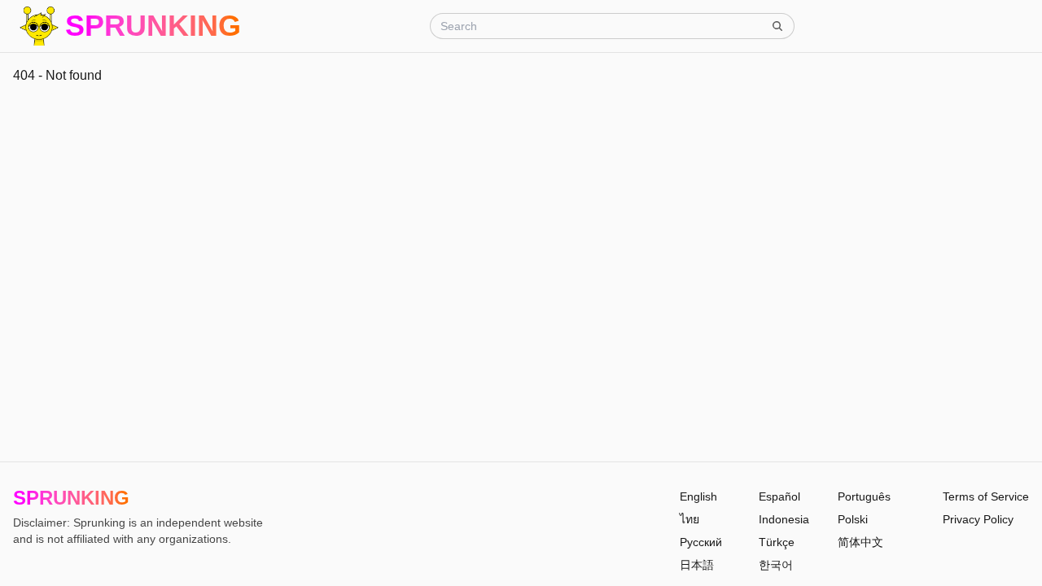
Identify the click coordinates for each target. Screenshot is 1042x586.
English (698, 496)
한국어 (776, 564)
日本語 (697, 564)
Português (864, 496)
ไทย (689, 519)
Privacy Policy (978, 519)
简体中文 (860, 542)
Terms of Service (986, 496)
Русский (701, 542)
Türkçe (777, 542)
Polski (853, 519)
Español (779, 496)
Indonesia (784, 519)
